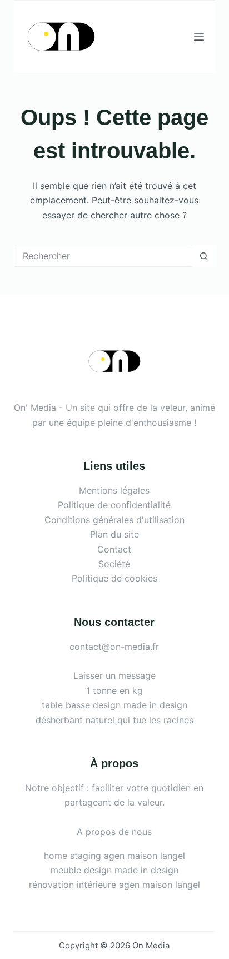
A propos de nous (114, 831)
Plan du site (114, 534)
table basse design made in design (114, 704)
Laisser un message (114, 675)
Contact (114, 549)
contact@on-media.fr (114, 646)
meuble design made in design (114, 870)
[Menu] (199, 37)
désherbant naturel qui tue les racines (114, 720)
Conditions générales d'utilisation (114, 519)
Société (114, 563)
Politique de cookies (114, 578)
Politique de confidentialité (114, 504)
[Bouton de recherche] (203, 256)
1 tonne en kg (114, 690)
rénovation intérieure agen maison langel (114, 884)
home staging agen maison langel (114, 855)
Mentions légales (114, 490)
